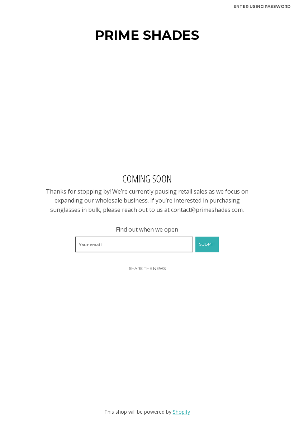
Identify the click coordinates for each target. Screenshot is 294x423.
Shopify (181, 411)
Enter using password (261, 6)
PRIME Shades (147, 35)
